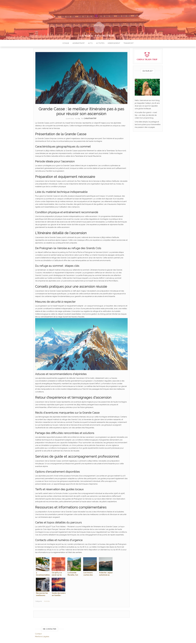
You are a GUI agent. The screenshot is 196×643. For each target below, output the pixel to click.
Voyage (65, 43)
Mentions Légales (42, 636)
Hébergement (114, 43)
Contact (38, 634)
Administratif (78, 43)
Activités (100, 43)
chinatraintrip (90, 118)
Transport (129, 43)
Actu (90, 43)
